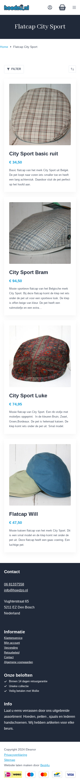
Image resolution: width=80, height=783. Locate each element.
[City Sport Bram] (40, 233)
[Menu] (74, 7)
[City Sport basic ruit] (40, 114)
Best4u (45, 765)
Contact (9, 657)
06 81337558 (14, 584)
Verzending (11, 647)
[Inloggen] (50, 7)
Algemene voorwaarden (18, 662)
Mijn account (12, 642)
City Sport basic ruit (33, 153)
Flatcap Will (23, 514)
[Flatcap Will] (40, 475)
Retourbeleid (11, 652)
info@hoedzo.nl (16, 590)
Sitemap (9, 760)
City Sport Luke (28, 395)
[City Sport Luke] (40, 356)
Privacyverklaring (15, 754)
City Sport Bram (28, 272)
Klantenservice (13, 637)
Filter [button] (16, 69)
